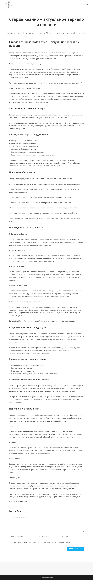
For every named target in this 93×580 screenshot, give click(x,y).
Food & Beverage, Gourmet (59, 33)
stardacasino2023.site (75, 415)
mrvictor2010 (15, 33)
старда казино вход (20, 501)
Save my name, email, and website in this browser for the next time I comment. (42, 542)
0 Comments (81, 33)
